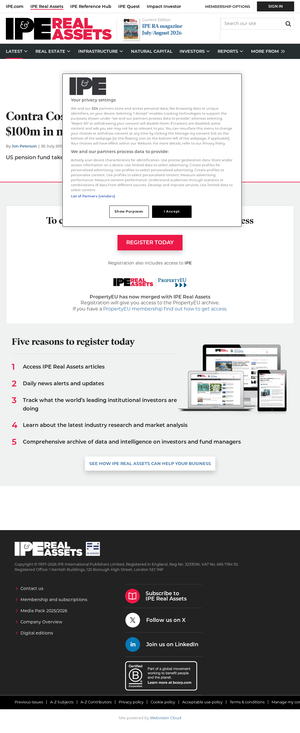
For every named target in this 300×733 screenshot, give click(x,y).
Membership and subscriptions (54, 599)
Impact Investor (164, 6)
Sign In (275, 6)
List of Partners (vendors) (93, 196)
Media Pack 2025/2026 (44, 610)
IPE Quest (129, 6)
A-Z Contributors (96, 702)
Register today (150, 242)
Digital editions (37, 633)
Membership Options (227, 6)
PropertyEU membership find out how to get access (164, 309)
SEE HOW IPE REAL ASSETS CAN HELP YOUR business (150, 463)
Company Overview (41, 622)
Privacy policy (131, 702)
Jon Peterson (24, 146)
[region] (152, 150)
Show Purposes (129, 211)
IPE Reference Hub (90, 6)
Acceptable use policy (202, 702)
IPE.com (14, 6)
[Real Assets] (59, 38)
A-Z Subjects (62, 702)
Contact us (32, 588)
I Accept (172, 211)
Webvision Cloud (165, 718)
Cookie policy (163, 702)
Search (287, 23)
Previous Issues (29, 702)
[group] (266, 51)
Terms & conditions (247, 702)
